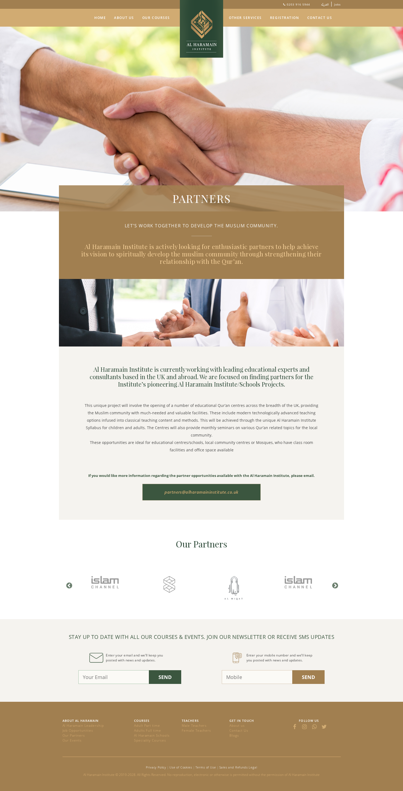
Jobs (337, 4)
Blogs (234, 735)
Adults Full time (147, 730)
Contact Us (238, 730)
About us (237, 725)
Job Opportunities (78, 730)
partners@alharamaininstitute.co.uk (201, 492)
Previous (68, 585)
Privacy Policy (156, 767)
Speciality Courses (150, 740)
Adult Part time (147, 725)
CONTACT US (319, 17)
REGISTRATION (284, 17)
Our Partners (74, 735)
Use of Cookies (180, 767)
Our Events (72, 740)
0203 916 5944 (298, 4)
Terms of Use (205, 767)
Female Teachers (196, 730)
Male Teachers (194, 725)
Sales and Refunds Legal (238, 767)
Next (334, 585)
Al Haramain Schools (152, 735)
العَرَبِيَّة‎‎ (325, 4)
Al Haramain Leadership (83, 725)
